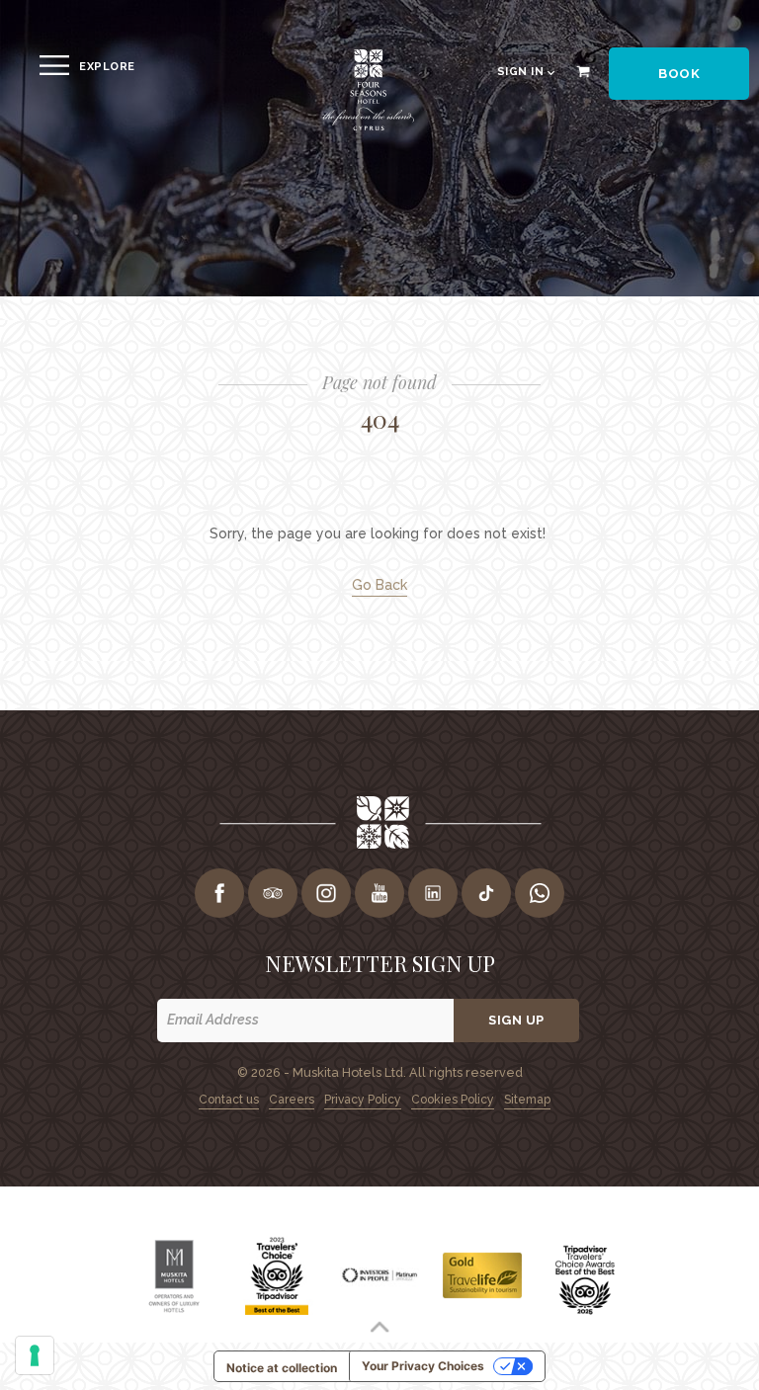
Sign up (516, 1020)
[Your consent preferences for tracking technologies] (34, 1355)
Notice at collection (281, 1367)
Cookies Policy (452, 1099)
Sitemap (527, 1099)
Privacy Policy (362, 1099)
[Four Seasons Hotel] (367, 127)
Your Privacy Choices (423, 1365)
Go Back (379, 585)
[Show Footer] (379, 1327)
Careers (291, 1099)
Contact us (229, 1099)
